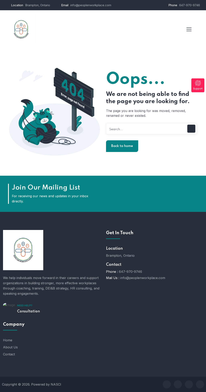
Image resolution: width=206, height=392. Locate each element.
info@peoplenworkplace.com (90, 5)
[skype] (189, 384)
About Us (10, 347)
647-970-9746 (189, 5)
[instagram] (200, 384)
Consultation (28, 311)
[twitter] (178, 384)
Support (198, 88)
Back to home (122, 146)
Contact (9, 354)
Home (7, 340)
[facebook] (167, 384)
